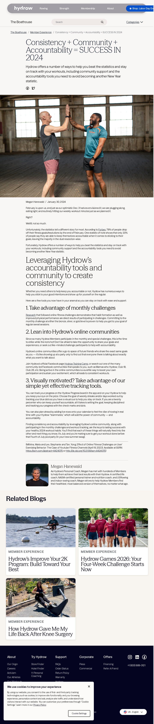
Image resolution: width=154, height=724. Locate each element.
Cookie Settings (79, 713)
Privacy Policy (39, 705)
